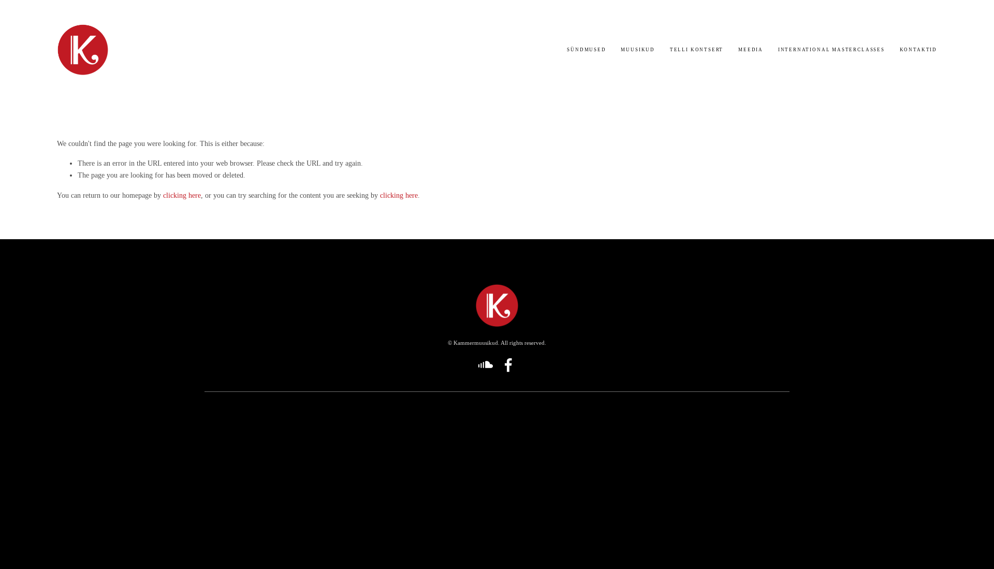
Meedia (750, 49)
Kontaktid (918, 49)
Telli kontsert (696, 49)
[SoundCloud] (485, 365)
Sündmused (586, 49)
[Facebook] (508, 365)
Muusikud (638, 49)
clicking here (182, 195)
